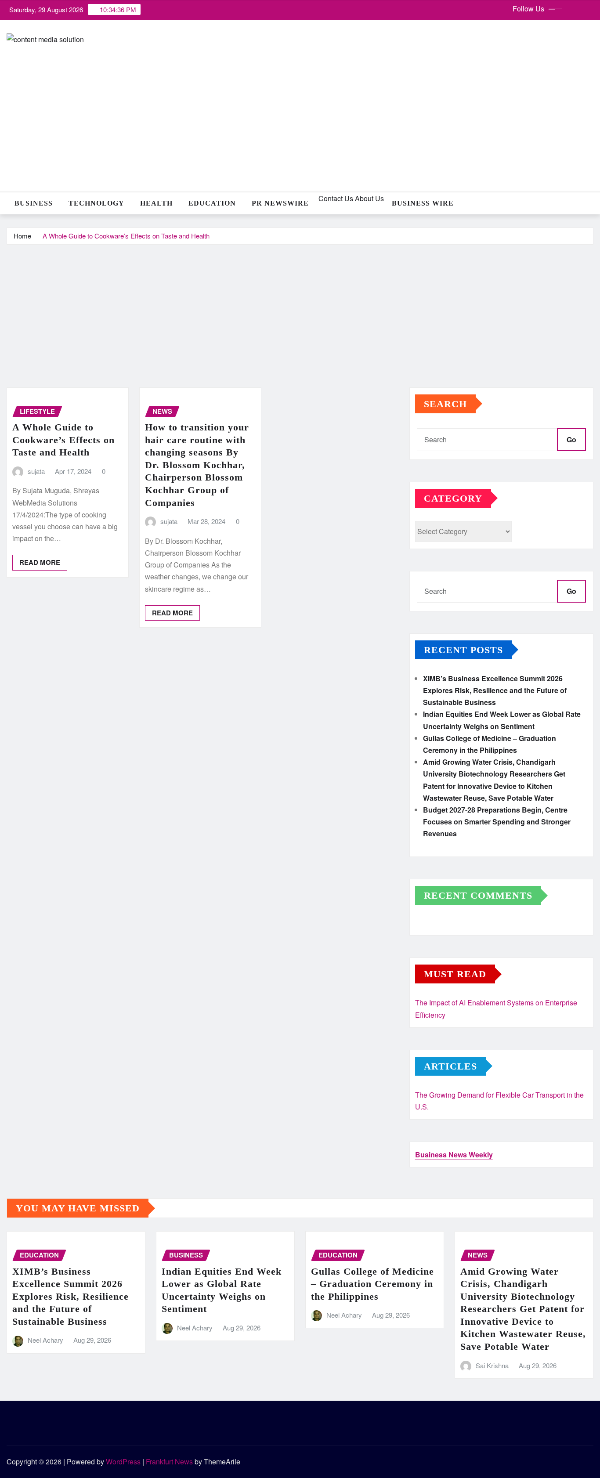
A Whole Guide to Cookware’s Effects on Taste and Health (126, 235)
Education (212, 203)
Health (156, 203)
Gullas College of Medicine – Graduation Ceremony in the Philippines (372, 1284)
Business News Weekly (454, 1154)
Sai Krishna (492, 1365)
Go (571, 439)
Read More (39, 562)
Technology (96, 203)
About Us (368, 198)
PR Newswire (280, 203)
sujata (36, 471)
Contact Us (335, 198)
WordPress (123, 1461)
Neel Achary (45, 1339)
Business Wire (423, 203)
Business (33, 203)
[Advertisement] (300, 310)
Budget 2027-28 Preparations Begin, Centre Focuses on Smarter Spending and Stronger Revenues (497, 821)
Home (22, 235)
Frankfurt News (169, 1461)
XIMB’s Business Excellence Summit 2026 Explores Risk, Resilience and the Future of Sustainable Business (495, 690)
